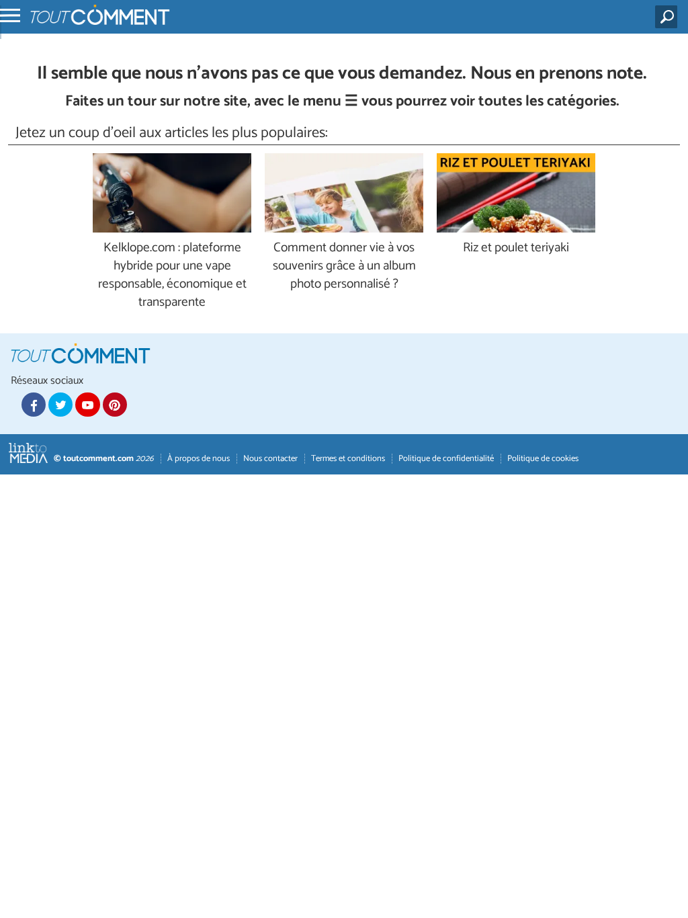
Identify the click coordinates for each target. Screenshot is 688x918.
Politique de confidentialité (446, 459)
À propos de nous (198, 459)
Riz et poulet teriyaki (516, 248)
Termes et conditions (348, 459)
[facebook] (34, 404)
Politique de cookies (542, 459)
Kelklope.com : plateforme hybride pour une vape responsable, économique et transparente (172, 275)
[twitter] (60, 404)
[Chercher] (668, 16)
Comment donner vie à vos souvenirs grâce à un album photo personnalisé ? (344, 266)
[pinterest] (115, 404)
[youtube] (87, 404)
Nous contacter (270, 459)
